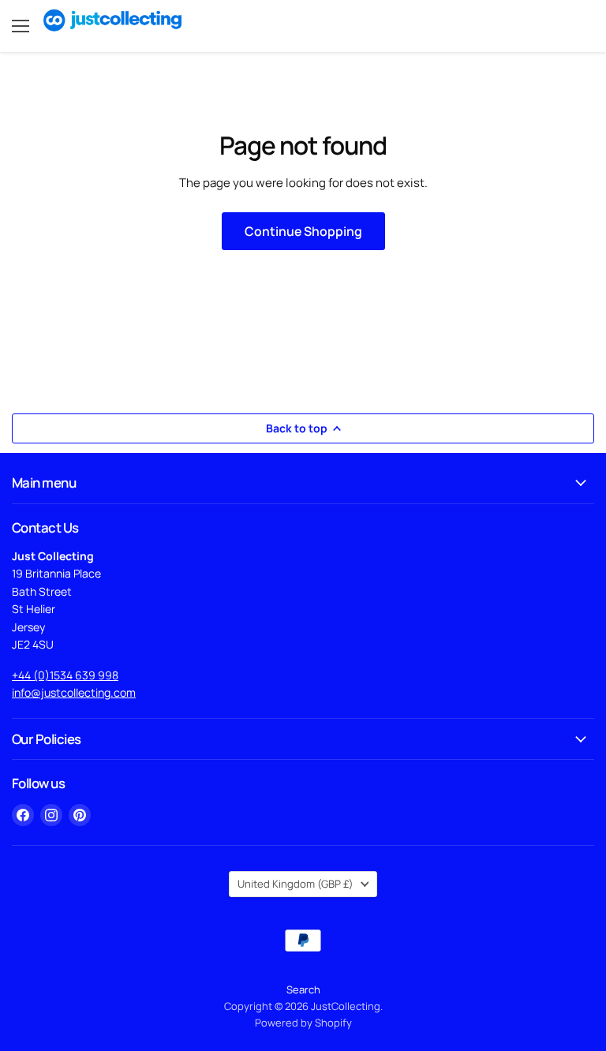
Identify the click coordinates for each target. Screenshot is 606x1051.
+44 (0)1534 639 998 (65, 675)
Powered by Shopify (303, 1022)
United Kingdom (296, 884)
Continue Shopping (303, 231)
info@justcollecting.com (74, 692)
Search (303, 989)
